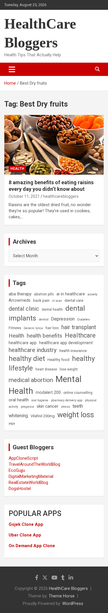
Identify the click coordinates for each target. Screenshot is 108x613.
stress (65, 407)
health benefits (44, 335)
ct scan (57, 301)
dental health (52, 310)
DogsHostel (20, 488)
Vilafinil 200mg (43, 416)
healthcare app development (66, 342)
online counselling (77, 393)
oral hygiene (39, 400)
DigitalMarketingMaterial (31, 476)
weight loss (75, 414)
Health (17, 169)
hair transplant (78, 327)
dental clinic (24, 308)
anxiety (92, 294)
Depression (63, 319)
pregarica (27, 407)
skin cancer (47, 406)
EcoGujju (17, 470)
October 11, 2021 (24, 196)
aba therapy (20, 294)
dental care (74, 300)
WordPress (72, 603)
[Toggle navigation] (12, 69)
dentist (43, 319)
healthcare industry (33, 349)
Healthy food (58, 359)
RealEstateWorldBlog (28, 482)
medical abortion (31, 380)
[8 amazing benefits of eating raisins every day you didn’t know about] (54, 145)
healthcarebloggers (61, 196)
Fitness (15, 328)
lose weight (69, 369)
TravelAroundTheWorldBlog (34, 464)
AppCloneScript (23, 458)
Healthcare (80, 335)
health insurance (73, 351)
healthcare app (23, 342)
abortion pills (44, 294)
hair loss (52, 328)
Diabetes (83, 319)
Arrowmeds (20, 300)
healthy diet (27, 359)
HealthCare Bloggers (68, 588)
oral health (19, 400)
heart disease (46, 369)
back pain (41, 300)
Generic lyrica (33, 328)
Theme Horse (62, 596)
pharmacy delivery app (66, 400)
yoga (12, 423)
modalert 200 (48, 392)
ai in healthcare (70, 294)
